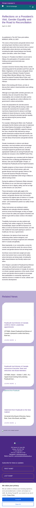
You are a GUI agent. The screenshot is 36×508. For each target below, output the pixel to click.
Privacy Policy (11, 495)
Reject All (18, 504)
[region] (18, 495)
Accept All (18, 499)
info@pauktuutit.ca (21, 454)
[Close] (34, 484)
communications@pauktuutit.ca (23, 456)
